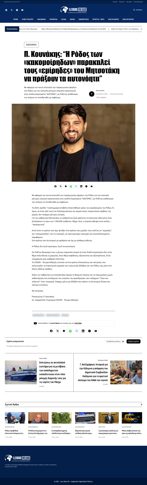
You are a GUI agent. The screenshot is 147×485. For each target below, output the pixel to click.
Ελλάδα (63, 19)
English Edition (128, 19)
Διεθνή (72, 19)
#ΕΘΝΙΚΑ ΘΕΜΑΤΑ (53, 315)
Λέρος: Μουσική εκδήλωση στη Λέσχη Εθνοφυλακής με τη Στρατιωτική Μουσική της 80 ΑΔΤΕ (100, 29)
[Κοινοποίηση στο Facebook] (55, 186)
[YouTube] (22, 10)
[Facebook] (6, 10)
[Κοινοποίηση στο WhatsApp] (71, 186)
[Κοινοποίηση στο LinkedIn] (81, 186)
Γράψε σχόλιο (133, 341)
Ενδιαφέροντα (84, 19)
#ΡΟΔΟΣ (65, 315)
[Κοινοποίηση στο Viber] (76, 186)
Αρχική (15, 19)
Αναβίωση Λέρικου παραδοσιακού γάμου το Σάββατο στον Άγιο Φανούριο (38, 29)
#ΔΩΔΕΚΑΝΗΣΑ (38, 315)
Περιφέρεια (53, 19)
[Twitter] (11, 10)
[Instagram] (17, 10)
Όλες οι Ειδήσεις (113, 19)
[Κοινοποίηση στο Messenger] (66, 186)
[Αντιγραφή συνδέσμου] (86, 186)
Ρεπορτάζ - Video (98, 19)
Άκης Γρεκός (100, 90)
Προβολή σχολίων (115, 341)
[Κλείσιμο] (141, 29)
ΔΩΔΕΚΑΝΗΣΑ (31, 44)
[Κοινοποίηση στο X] (60, 186)
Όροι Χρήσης (129, 2)
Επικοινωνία (122, 2)
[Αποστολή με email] (91, 186)
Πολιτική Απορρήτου (138, 2)
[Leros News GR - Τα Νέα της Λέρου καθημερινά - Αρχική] (73, 9)
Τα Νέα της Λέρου (27, 19)
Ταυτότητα (115, 2)
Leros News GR (64, 481)
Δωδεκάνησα (41, 19)
